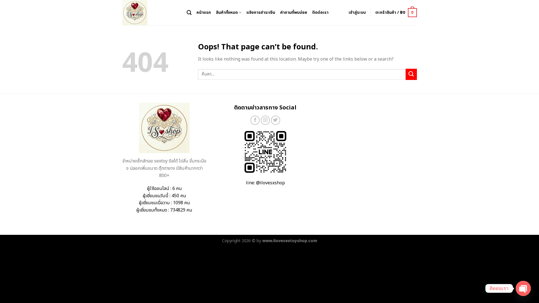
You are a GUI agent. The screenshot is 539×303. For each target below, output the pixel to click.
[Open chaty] (523, 288)
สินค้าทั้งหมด (227, 12)
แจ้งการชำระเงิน (260, 12)
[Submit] (411, 74)
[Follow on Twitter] (275, 120)
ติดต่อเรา (320, 12)
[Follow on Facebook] (255, 120)
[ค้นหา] (189, 13)
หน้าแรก (204, 12)
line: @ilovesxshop (265, 183)
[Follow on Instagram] (265, 120)
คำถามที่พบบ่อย (293, 12)
